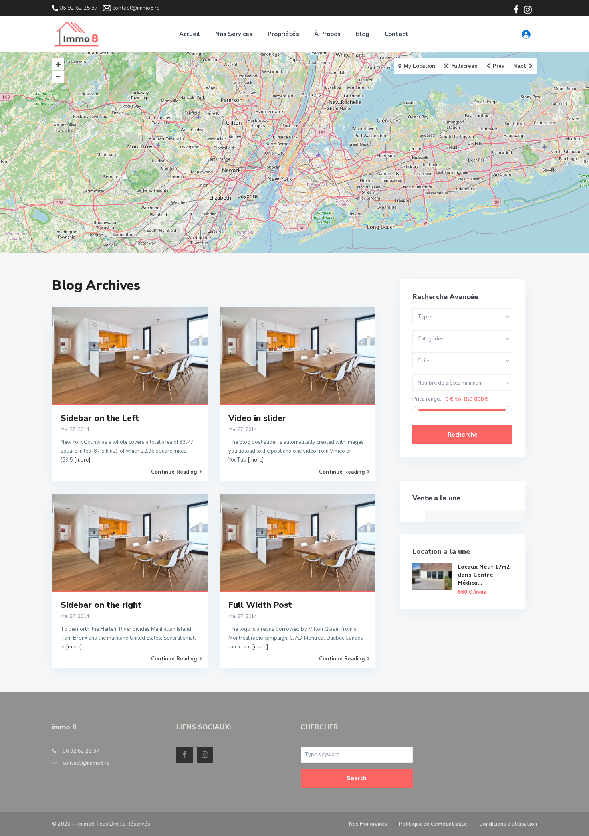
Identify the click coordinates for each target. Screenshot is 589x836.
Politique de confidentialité (433, 824)
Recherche (463, 435)
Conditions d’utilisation (508, 824)
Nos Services (233, 34)
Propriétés (283, 34)
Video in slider (257, 418)
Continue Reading (174, 472)
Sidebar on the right (101, 605)
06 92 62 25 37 (81, 751)
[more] (82, 460)
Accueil (189, 34)
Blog (362, 34)
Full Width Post (260, 605)
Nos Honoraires (368, 824)
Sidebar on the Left (100, 418)
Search (357, 778)
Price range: (426, 399)
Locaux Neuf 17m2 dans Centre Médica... (484, 575)
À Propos (327, 34)
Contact (396, 34)
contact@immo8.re (86, 763)
